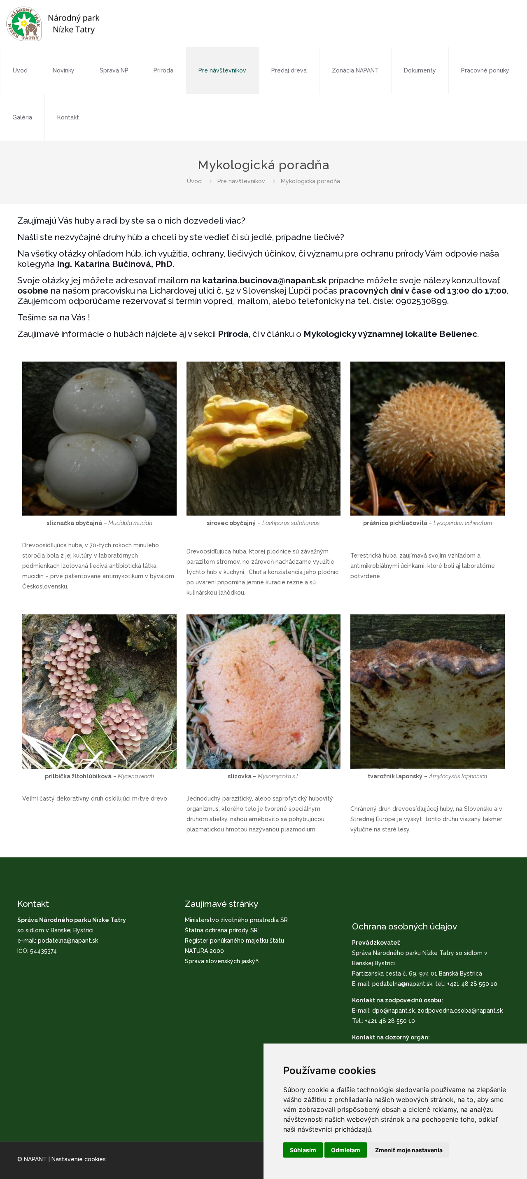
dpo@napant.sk (393, 1010)
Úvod (194, 181)
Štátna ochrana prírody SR (221, 930)
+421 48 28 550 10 (472, 984)
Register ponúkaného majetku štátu (234, 940)
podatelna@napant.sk (68, 940)
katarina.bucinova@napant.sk (263, 280)
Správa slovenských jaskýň (222, 961)
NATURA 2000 (204, 951)
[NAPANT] (53, 23)
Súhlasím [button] (303, 1149)
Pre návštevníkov (241, 181)
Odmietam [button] (345, 1149)
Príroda (233, 334)
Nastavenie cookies (78, 1159)
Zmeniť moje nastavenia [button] (409, 1149)
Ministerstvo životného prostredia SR (236, 920)
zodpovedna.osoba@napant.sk (460, 1010)
